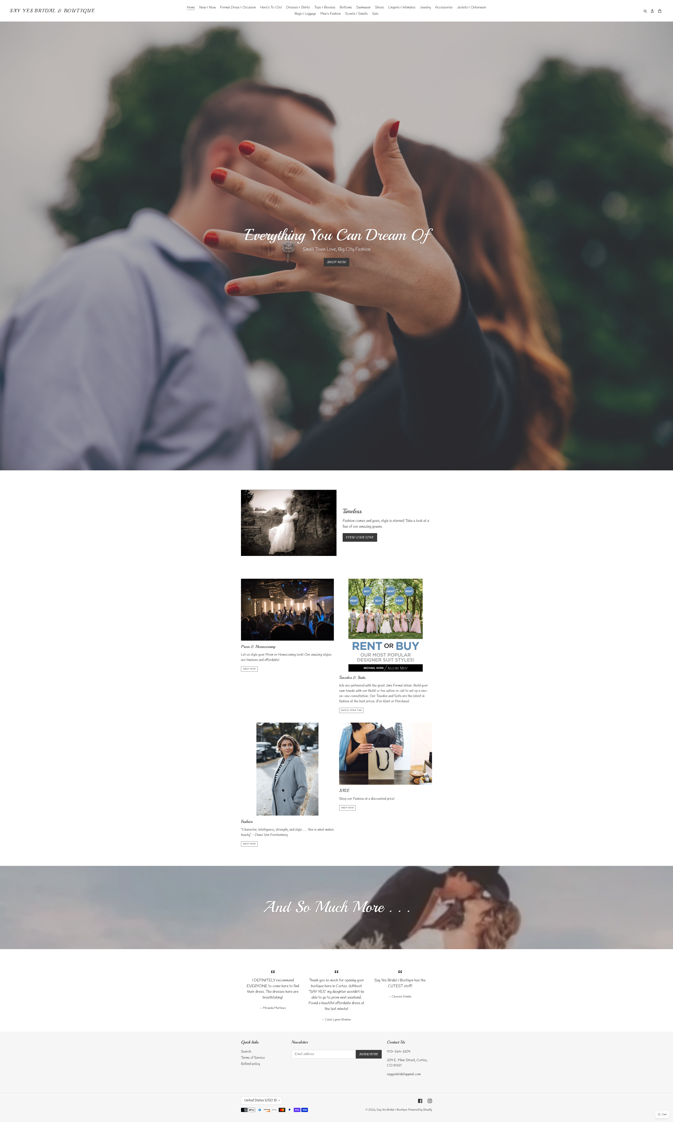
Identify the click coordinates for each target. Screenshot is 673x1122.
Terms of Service (253, 1057)
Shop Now (249, 669)
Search (246, 1051)
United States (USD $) (260, 1100)
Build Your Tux (351, 710)
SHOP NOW (336, 262)
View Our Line (360, 537)
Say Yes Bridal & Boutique (52, 11)
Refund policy (250, 1064)
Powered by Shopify (420, 1110)
